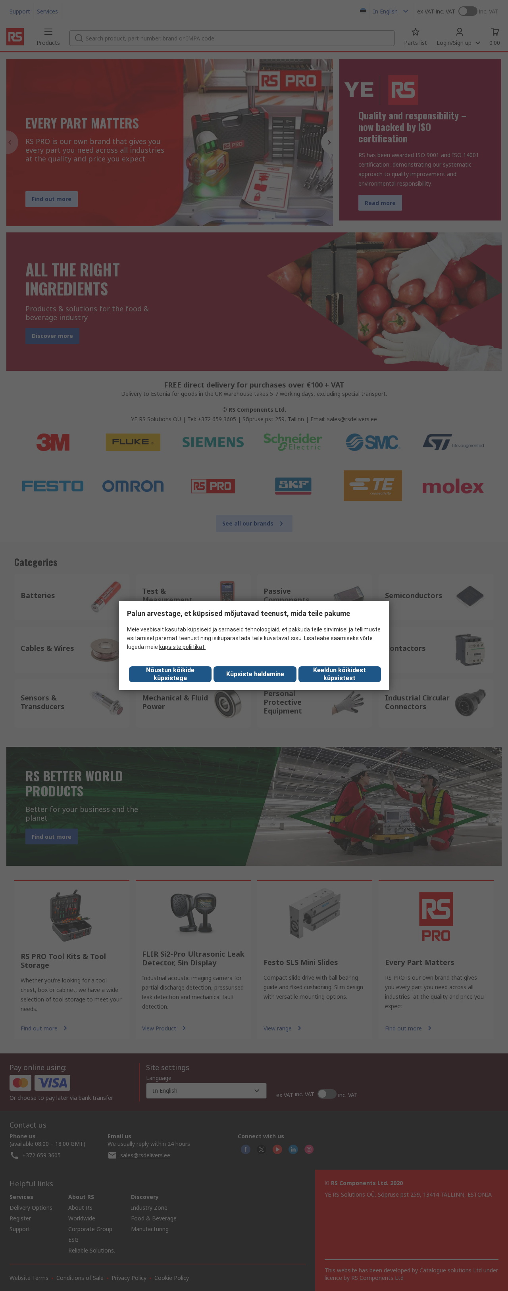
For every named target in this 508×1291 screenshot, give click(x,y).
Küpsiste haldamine (255, 674)
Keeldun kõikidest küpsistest (339, 674)
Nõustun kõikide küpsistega (170, 674)
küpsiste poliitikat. (182, 647)
